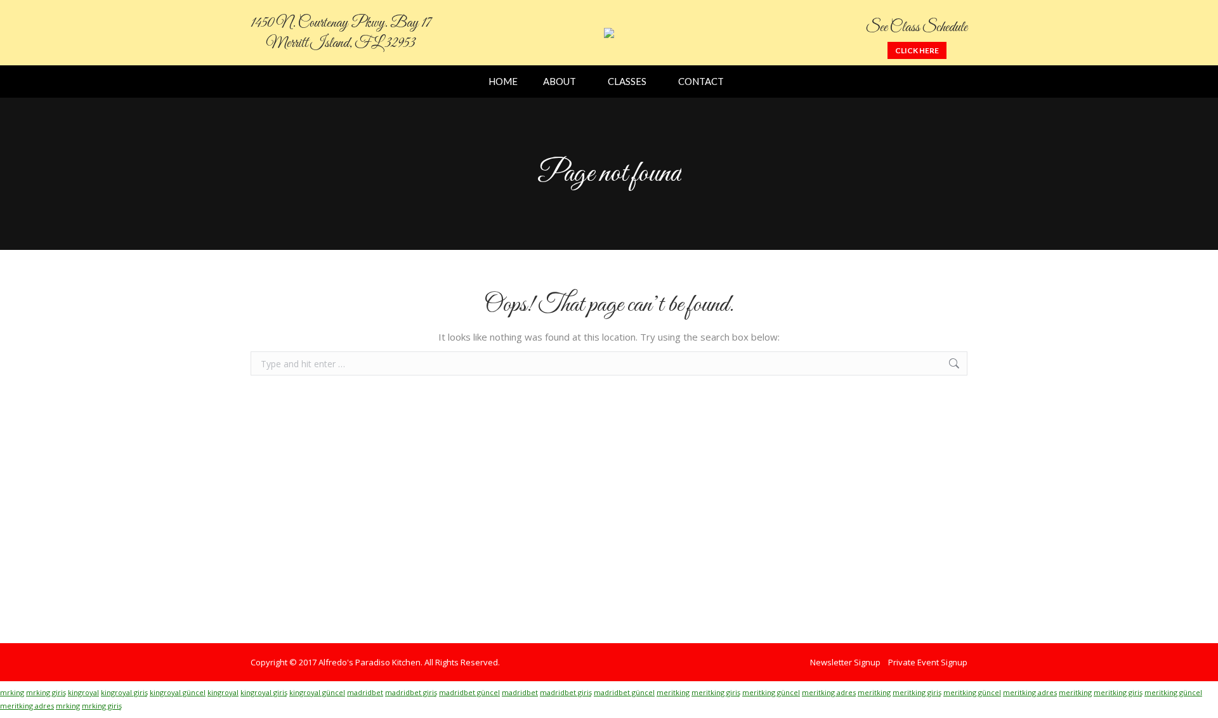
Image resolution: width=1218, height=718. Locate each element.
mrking (12, 692)
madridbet (365, 692)
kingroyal (83, 692)
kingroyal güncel (178, 692)
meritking (673, 692)
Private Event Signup (927, 662)
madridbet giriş (411, 692)
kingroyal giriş (124, 692)
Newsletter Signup (845, 662)
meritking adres (829, 692)
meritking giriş (715, 692)
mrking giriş (46, 692)
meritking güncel (771, 692)
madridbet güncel (469, 692)
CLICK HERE (917, 50)
